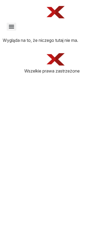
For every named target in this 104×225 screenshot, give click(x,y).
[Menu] (11, 27)
